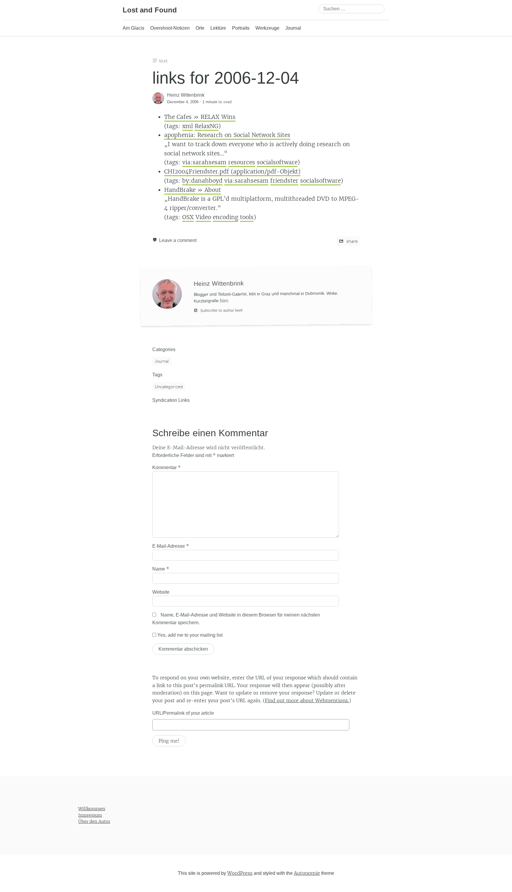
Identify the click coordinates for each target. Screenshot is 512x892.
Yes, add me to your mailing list (189, 635)
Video (203, 217)
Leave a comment (177, 240)
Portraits (240, 28)
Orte (200, 28)
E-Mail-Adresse (170, 546)
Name (160, 569)
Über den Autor (94, 821)
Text (163, 60)
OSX (188, 217)
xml (187, 126)
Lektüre (218, 28)
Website (160, 592)
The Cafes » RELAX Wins (200, 116)
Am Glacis (133, 28)
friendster (284, 180)
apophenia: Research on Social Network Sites (227, 134)
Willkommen (91, 808)
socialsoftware (277, 162)
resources (241, 162)
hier (224, 300)
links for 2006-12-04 (225, 78)
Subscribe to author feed (220, 310)
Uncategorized (169, 386)
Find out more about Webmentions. (307, 700)
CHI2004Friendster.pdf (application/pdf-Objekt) (232, 171)
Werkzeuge (267, 28)
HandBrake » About (192, 189)
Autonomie (307, 873)
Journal (293, 28)
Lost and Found (150, 10)
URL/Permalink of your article (183, 713)
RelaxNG (206, 126)
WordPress (239, 873)
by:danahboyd (202, 180)
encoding (225, 217)
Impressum (90, 815)
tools (247, 217)
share (351, 241)
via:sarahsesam (204, 162)
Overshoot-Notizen (170, 28)
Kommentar (166, 467)
